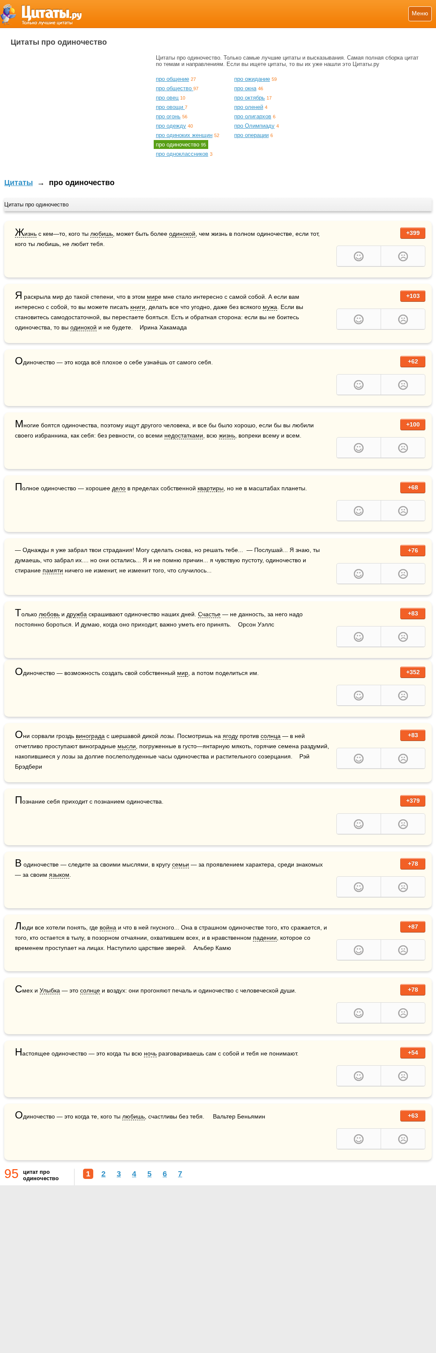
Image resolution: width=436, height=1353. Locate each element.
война (108, 927)
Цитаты (18, 182)
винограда (90, 735)
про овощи (170, 107)
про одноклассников (182, 154)
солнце (90, 990)
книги (137, 306)
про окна (245, 88)
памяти (53, 570)
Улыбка (50, 990)
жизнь (227, 435)
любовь (49, 614)
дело (119, 488)
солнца (271, 735)
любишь (101, 233)
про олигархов (252, 116)
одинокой (182, 233)
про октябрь (249, 97)
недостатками (183, 435)
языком (59, 874)
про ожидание (252, 79)
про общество (174, 88)
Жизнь (26, 233)
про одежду (171, 126)
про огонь (168, 116)
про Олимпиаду (254, 126)
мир (152, 296)
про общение (172, 79)
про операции (251, 135)
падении (265, 937)
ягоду (230, 735)
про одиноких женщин (184, 135)
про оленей (248, 107)
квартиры (211, 488)
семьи (180, 864)
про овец (167, 97)
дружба (76, 614)
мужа (270, 306)
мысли (127, 746)
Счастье (209, 614)
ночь (150, 1053)
